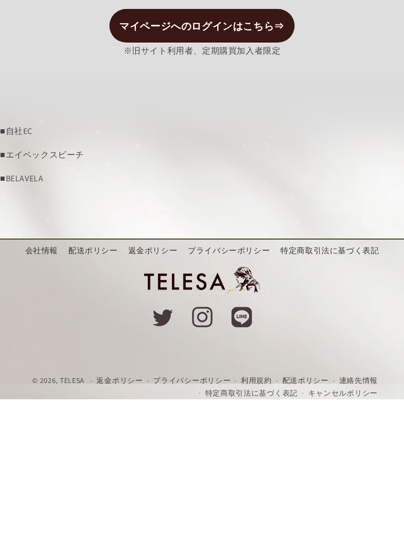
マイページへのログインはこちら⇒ (202, 26)
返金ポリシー (153, 250)
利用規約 (256, 380)
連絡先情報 (358, 380)
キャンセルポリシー (343, 393)
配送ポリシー (93, 250)
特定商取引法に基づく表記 (329, 250)
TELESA (72, 380)
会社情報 (41, 250)
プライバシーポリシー (229, 250)
